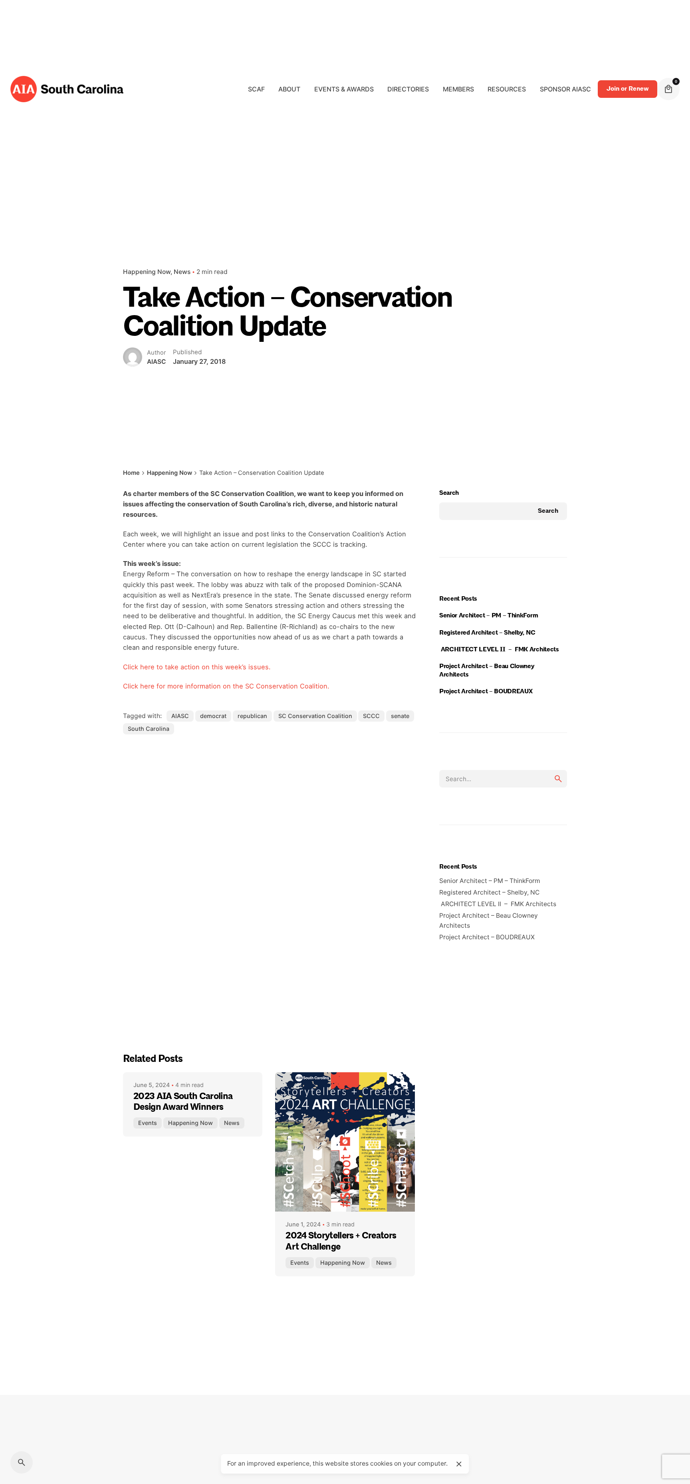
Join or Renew (627, 89)
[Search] (21, 1462)
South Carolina (148, 728)
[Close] (459, 1464)
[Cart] (668, 89)
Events (147, 1122)
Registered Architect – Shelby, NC (489, 633)
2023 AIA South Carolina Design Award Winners (182, 1102)
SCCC (371, 715)
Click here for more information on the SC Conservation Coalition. (226, 686)
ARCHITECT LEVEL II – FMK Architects (501, 649)
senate (400, 715)
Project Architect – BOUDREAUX (487, 691)
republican (252, 715)
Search (449, 493)
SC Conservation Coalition (315, 715)
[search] (558, 779)
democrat (213, 715)
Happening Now (147, 272)
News (182, 272)
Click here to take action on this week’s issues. (197, 667)
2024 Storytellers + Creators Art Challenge (341, 1241)
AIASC (180, 715)
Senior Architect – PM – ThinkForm (490, 615)
